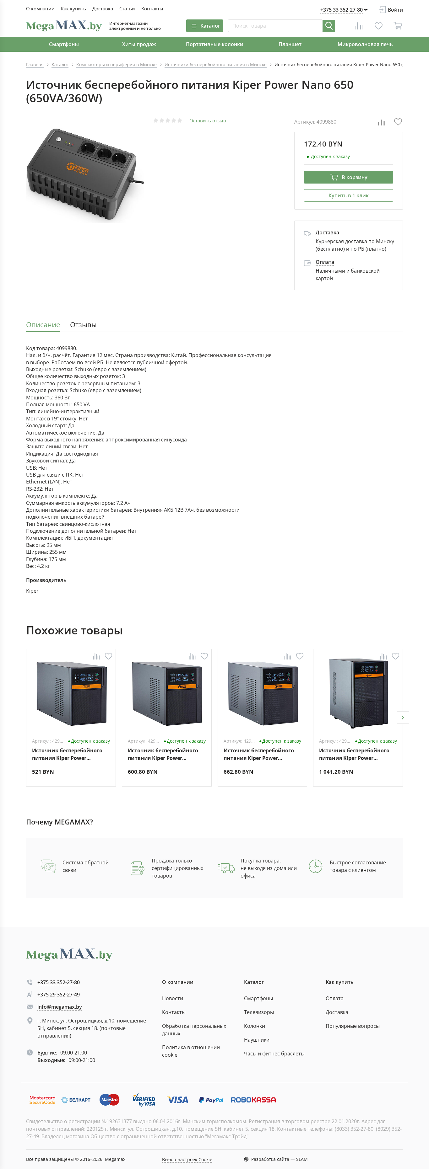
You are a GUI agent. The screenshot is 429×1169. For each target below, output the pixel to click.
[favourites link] (378, 26)
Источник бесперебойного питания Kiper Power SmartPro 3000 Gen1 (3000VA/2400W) (354, 754)
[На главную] (64, 25)
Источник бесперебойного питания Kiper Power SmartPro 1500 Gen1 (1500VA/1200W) (163, 754)
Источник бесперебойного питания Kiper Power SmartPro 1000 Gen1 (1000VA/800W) (67, 754)
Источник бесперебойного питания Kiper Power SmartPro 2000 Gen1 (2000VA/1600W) (259, 754)
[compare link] (359, 26)
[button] (26, 717)
